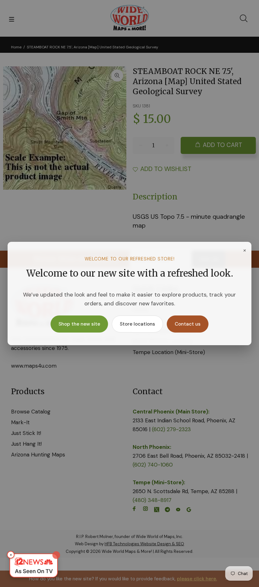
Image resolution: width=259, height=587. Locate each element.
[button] (33, 565)
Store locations (137, 324)
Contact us (188, 324)
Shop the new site (79, 324)
